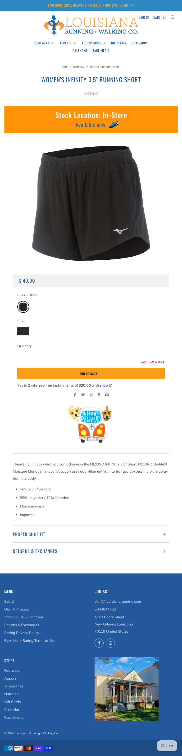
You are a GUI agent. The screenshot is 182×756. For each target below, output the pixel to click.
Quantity (24, 346)
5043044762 (105, 609)
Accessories (91, 42)
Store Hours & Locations (24, 617)
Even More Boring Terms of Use (29, 640)
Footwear (42, 42)
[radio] (23, 307)
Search (9, 601)
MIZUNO (91, 93)
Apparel (65, 42)
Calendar (80, 50)
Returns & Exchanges (21, 625)
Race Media (100, 50)
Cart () (159, 17)
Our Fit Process (16, 609)
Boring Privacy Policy (21, 632)
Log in (144, 17)
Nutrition (118, 42)
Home (64, 67)
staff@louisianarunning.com (118, 601)
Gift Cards (140, 42)
